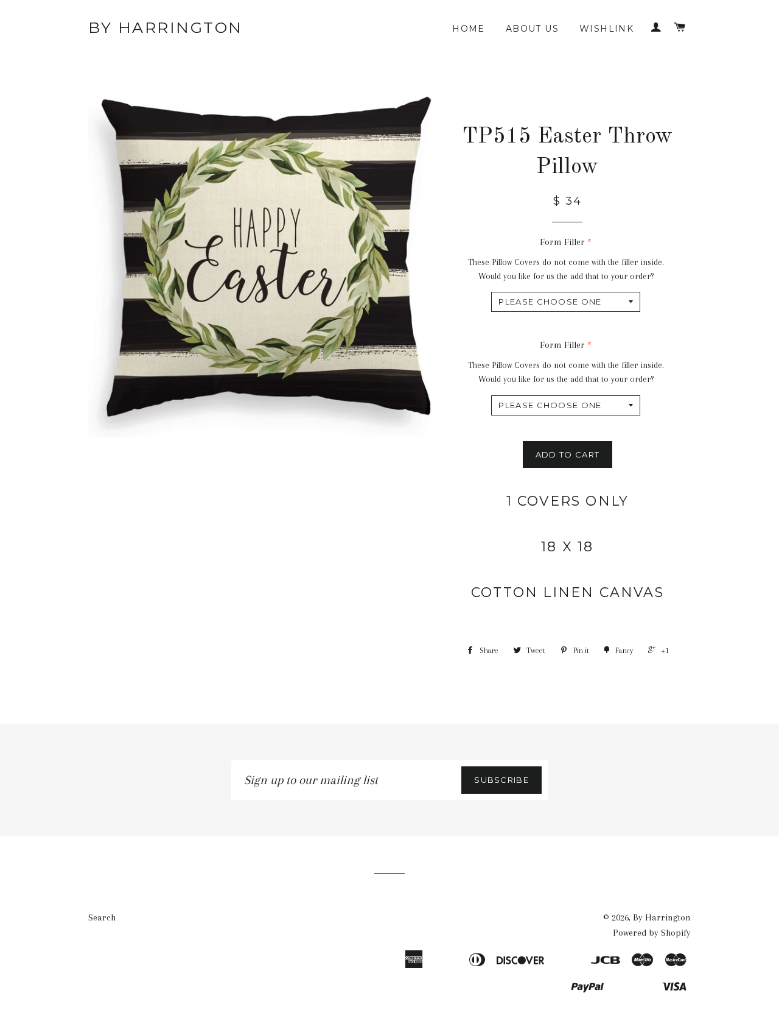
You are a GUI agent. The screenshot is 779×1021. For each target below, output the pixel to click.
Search (102, 917)
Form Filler (562, 241)
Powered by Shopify (652, 932)
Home (468, 28)
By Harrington (165, 27)
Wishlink (606, 28)
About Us (532, 28)
